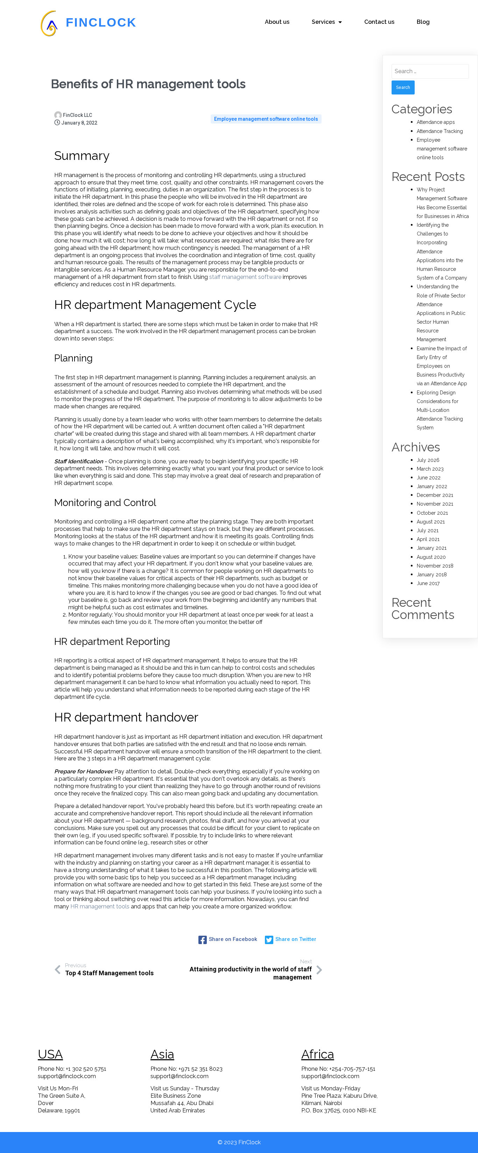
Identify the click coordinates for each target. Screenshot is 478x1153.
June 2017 (428, 583)
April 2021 (428, 539)
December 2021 (435, 495)
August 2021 (431, 522)
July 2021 (427, 530)
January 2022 (432, 486)
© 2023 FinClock (239, 1142)
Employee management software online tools (266, 119)
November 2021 (435, 504)
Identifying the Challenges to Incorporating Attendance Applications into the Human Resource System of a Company (442, 251)
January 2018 (432, 574)
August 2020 (431, 557)
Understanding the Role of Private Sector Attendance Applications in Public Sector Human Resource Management (441, 313)
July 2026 (428, 460)
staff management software (245, 277)
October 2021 (432, 513)
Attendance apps (436, 122)
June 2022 (429, 477)
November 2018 (435, 566)
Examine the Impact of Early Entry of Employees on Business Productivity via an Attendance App (442, 366)
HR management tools (99, 906)
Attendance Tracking (440, 131)
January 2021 (432, 548)
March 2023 (430, 469)
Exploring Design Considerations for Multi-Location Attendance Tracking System (440, 410)
